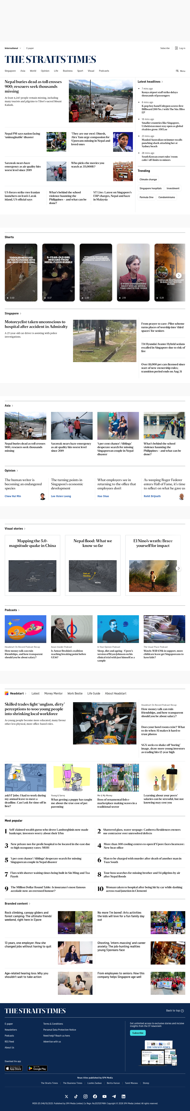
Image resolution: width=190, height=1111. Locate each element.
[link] (50, 59)
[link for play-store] (37, 1068)
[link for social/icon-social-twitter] (66, 1096)
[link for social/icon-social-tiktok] (76, 1096)
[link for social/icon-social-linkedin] (123, 1096)
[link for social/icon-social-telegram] (114, 1096)
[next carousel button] (178, 276)
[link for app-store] (14, 1068)
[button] (13, 48)
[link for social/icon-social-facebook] (95, 1096)
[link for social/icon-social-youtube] (104, 1096)
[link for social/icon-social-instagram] (85, 1096)
